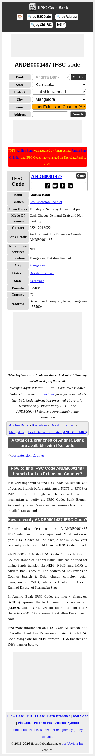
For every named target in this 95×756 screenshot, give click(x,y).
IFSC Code (15, 716)
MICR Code (35, 716)
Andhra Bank (25, 150)
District (19, 92)
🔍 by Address (66, 17)
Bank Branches (58, 716)
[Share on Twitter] (62, 186)
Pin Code (24, 723)
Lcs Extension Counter (46, 202)
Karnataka (37, 281)
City (20, 99)
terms (55, 730)
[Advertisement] (47, 45)
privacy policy (72, 730)
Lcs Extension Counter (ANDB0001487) (57, 432)
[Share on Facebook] (47, 186)
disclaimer (41, 730)
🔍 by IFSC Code (39, 17)
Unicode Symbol (66, 723)
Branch (19, 107)
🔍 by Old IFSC (41, 25)
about (15, 730)
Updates (48, 394)
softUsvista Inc (72, 743)
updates (47, 736)
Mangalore (37, 265)
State (20, 85)
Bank (20, 77)
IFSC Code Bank (53, 7)
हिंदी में (61, 25)
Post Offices (43, 723)
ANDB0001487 (46, 176)
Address (20, 114)
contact (26, 730)
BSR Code (80, 716)
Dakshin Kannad (42, 273)
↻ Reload (78, 77)
